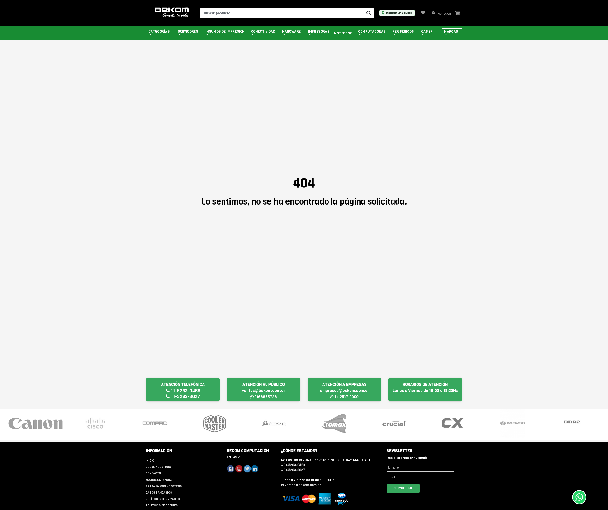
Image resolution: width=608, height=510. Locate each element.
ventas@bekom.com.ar (263, 390)
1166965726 (265, 397)
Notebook (343, 33)
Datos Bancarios (159, 493)
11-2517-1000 (346, 397)
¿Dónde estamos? (159, 480)
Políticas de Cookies (162, 505)
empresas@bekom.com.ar (344, 390)
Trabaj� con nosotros (164, 486)
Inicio (150, 460)
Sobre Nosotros (158, 467)
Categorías (159, 31)
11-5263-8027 (185, 396)
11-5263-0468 (185, 391)
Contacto (153, 473)
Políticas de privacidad (164, 499)
